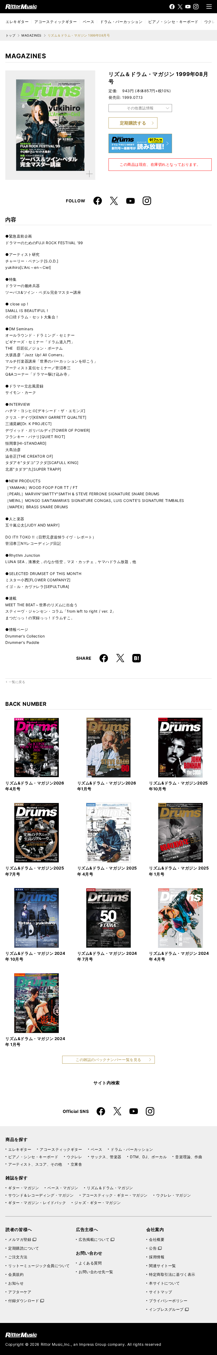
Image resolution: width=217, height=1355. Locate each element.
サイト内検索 (106, 1082)
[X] (180, 6)
